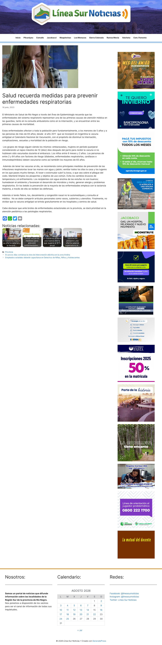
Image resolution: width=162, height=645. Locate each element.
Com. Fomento (140, 37)
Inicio (18, 37)
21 (88, 614)
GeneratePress (99, 641)
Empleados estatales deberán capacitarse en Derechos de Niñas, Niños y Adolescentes (42, 257)
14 (88, 610)
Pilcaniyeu (28, 37)
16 (101, 610)
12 (74, 610)
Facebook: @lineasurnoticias (124, 593)
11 (68, 610)
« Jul (79, 630)
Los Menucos (80, 37)
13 (81, 610)
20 (81, 614)
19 (74, 614)
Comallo (40, 37)
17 (61, 614)
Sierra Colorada (96, 37)
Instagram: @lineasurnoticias (124, 596)
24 (60, 619)
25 (67, 619)
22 (94, 614)
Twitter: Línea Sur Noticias (123, 600)
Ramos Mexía (113, 37)
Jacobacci (52, 37)
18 (67, 614)
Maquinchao (65, 37)
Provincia (9, 252)
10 (61, 610)
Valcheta (126, 37)
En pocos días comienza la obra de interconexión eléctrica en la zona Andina (37, 255)
